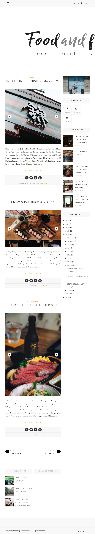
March (69, 262)
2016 (67, 297)
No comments (23, 183)
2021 (67, 224)
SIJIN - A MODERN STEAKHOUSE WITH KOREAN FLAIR (82, 169)
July (68, 248)
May (68, 255)
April (69, 258)
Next (56, 116)
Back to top (83, 531)
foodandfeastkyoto (33, 77)
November (71, 238)
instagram (76, 112)
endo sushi (33, 198)
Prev (9, 116)
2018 (67, 234)
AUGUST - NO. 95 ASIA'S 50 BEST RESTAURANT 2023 (81, 139)
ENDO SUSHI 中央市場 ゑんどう (33, 202)
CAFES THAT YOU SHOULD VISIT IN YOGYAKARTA (81, 199)
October (70, 241)
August (70, 245)
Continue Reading (32, 170)
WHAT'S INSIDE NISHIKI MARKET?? (33, 81)
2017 (67, 294)
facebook (67, 112)
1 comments (23, 286)
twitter (67, 121)
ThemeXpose (26, 531)
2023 (67, 221)
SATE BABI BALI (80, 151)
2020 (67, 227)
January (70, 290)
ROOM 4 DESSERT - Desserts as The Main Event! (82, 184)
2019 (67, 231)
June (69, 251)
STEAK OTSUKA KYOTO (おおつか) (33, 305)
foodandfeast (43, 183)
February (70, 265)
